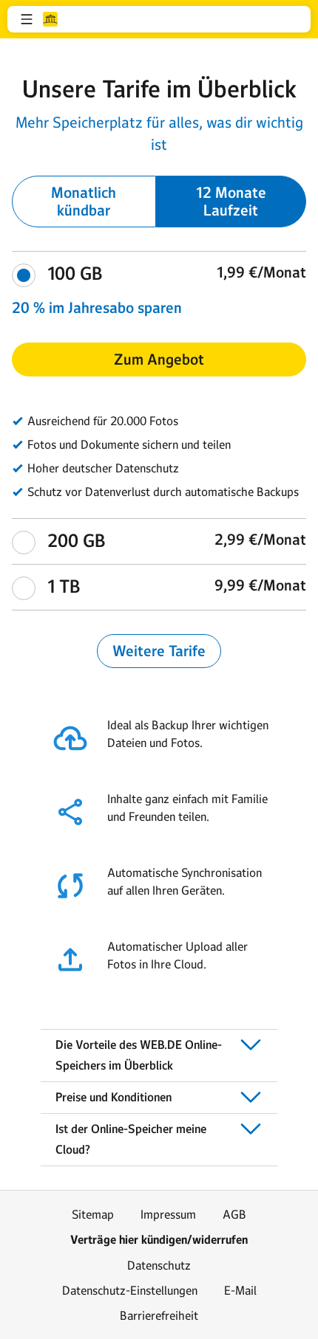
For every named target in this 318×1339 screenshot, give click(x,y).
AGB (234, 1214)
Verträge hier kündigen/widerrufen (159, 1239)
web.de (50, 19)
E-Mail (240, 1290)
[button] (26, 19)
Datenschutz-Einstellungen (129, 1290)
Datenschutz (159, 1265)
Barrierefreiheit (159, 1315)
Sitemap (93, 1214)
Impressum (168, 1214)
